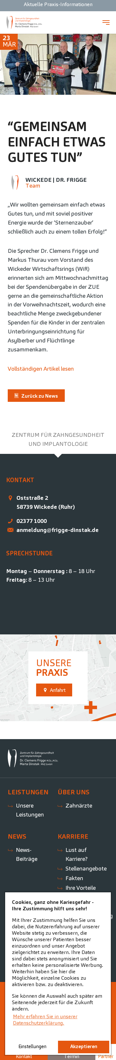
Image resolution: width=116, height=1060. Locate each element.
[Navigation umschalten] (106, 22)
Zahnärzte (78, 805)
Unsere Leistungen (30, 810)
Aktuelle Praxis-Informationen (58, 4)
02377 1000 (31, 521)
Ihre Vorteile (80, 887)
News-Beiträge (26, 854)
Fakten (74, 878)
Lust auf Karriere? (76, 854)
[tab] (58, 439)
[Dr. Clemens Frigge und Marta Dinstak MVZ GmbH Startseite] (24, 22)
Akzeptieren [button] (83, 1046)
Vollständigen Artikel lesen (41, 368)
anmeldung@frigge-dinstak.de (57, 530)
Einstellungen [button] (32, 1046)
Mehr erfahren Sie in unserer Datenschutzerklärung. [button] (45, 1019)
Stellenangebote (86, 868)
